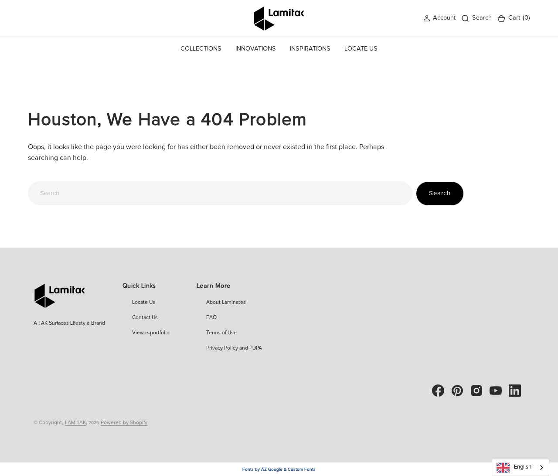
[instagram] (476, 390)
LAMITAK (75, 422)
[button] (439, 18)
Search (440, 193)
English (522, 467)
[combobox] (220, 193)
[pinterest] (457, 390)
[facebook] (438, 390)
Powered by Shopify (124, 422)
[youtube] (495, 390)
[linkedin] (514, 390)
